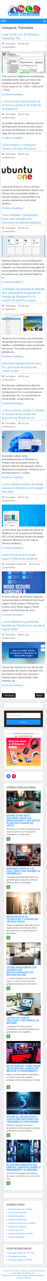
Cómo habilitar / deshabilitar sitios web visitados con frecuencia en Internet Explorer (21, 218)
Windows (21, 564)
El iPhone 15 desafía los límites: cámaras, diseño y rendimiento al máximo (23, 1167)
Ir (8, 839)
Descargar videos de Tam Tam (21, 1253)
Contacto (19, 1278)
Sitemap (27, 1278)
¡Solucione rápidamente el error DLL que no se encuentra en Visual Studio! (21, 367)
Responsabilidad (29, 1275)
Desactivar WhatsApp (17, 1220)
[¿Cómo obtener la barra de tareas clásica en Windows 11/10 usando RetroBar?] (23, 515)
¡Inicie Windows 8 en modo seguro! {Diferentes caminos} (19, 556)
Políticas (5, 1275)
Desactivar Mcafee (16, 1237)
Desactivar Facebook (17, 1213)
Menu (3, 21)
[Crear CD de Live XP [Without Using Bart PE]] (23, 62)
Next (39, 695)
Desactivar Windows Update (20, 1233)
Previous (9, 695)
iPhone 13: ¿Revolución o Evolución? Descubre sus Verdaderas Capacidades (22, 1119)
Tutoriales (10, 43)
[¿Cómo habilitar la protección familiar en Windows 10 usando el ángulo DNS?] (23, 653)
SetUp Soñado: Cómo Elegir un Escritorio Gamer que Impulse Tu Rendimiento (23, 1068)
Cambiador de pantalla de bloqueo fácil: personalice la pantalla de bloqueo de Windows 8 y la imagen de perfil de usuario (23, 294)
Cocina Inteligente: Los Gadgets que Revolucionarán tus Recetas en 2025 (21, 971)
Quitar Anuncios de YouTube (20, 1209)
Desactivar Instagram (17, 1227)
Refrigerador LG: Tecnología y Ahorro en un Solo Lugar (22, 919)
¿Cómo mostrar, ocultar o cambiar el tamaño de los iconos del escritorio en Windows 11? (23, 414)
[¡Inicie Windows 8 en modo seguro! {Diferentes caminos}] (23, 582)
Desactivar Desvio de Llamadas (21, 1223)
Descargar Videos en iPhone (20, 1260)
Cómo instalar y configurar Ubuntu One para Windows (19, 146)
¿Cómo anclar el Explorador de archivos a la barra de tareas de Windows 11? (21, 105)
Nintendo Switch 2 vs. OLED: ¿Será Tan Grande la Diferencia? (23, 871)
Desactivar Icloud (15, 1230)
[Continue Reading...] (13, 94)
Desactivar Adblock (16, 1216)
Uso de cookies (16, 1275)
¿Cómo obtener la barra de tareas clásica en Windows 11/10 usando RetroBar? (23, 488)
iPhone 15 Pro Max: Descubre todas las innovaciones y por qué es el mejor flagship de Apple (23, 820)
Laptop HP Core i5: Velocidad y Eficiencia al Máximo (22, 1020)
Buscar (23, 722)
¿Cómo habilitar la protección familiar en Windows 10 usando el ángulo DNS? (23, 625)
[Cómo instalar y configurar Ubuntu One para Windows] (23, 172)
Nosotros (40, 1275)
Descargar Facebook (17, 1256)
